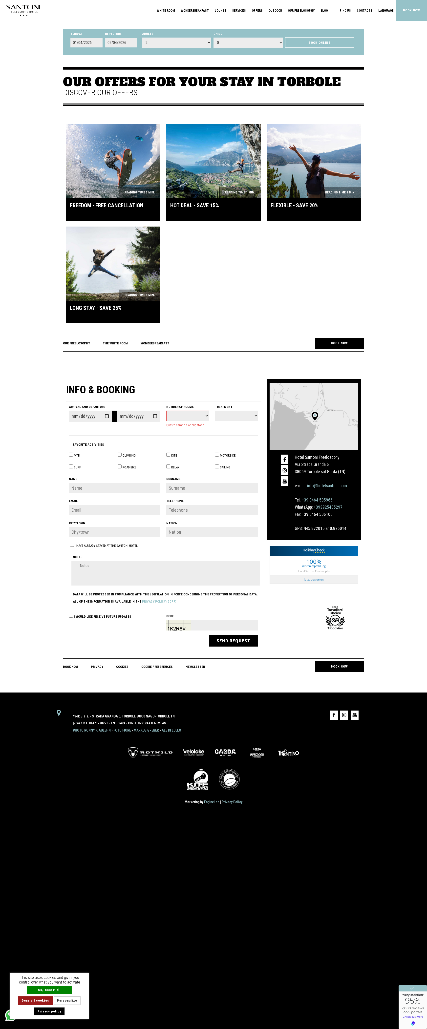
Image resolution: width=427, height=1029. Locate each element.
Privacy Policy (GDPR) (159, 601)
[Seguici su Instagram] (284, 469)
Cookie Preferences (157, 667)
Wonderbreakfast (195, 10)
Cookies (122, 667)
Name (73, 479)
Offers (257, 10)
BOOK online (319, 42)
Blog (324, 10)
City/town (77, 523)
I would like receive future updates (102, 616)
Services (239, 10)
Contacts (364, 10)
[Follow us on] (284, 480)
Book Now (411, 10)
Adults (147, 34)
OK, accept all (49, 990)
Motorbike (227, 455)
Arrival (76, 34)
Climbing (129, 455)
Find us (345, 10)
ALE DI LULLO (171, 730)
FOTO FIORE (122, 730)
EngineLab (211, 802)
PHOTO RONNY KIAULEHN (92, 730)
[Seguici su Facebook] (284, 459)
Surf (77, 467)
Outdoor (275, 10)
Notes (78, 557)
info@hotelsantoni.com (327, 485)
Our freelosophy (301, 10)
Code (170, 616)
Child (218, 34)
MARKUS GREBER (146, 730)
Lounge (220, 10)
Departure (113, 34)
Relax (175, 467)
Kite (174, 455)
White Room (166, 10)
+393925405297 (328, 507)
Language (386, 10)
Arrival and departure (87, 407)
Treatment (224, 407)
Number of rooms (180, 407)
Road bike (129, 467)
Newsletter (195, 667)
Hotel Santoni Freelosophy (314, 571)
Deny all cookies (35, 1000)
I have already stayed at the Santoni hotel (106, 545)
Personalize (67, 1000)
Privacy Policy (232, 802)
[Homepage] (23, 10)
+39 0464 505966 (317, 500)
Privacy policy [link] (49, 1011)
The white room (115, 343)
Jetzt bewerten (314, 579)
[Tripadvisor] (335, 617)
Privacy (97, 667)
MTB (77, 455)
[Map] (314, 415)
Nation (171, 523)
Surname (173, 479)
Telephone (175, 501)
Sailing (225, 467)
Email (73, 501)
